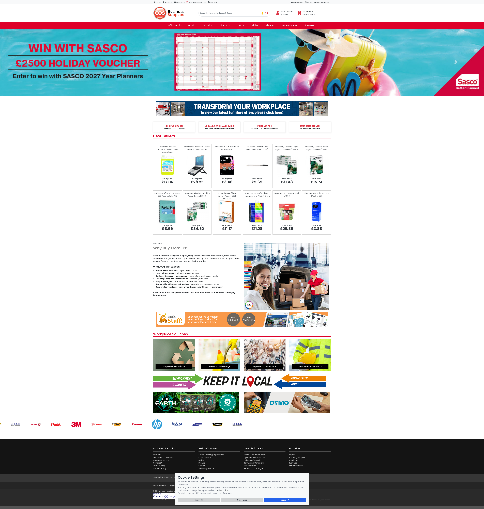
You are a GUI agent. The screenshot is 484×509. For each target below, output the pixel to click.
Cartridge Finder (322, 2)
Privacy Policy (159, 465)
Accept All (285, 500)
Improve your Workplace (264, 366)
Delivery (213, 2)
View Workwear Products (310, 366)
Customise (242, 500)
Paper (292, 454)
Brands (202, 463)
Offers (309, 2)
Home (158, 2)
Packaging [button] (269, 25)
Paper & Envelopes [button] (288, 25)
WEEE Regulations (206, 468)
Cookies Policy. (221, 490)
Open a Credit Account (254, 457)
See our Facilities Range (219, 366)
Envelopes (293, 460)
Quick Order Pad (206, 457)
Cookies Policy (159, 468)
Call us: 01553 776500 (197, 2)
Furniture (293, 463)
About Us (168, 2)
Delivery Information (253, 460)
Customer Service (161, 460)
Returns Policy (250, 465)
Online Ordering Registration (211, 454)
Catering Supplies (297, 457)
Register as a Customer (254, 454)
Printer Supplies (296, 465)
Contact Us (180, 2)
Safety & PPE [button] (308, 25)
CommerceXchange (164, 485)
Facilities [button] (254, 25)
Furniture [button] (240, 25)
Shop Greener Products (174, 366)
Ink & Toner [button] (225, 25)
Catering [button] (192, 25)
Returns (202, 465)
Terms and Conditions (163, 457)
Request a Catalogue (253, 468)
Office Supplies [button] (175, 25)
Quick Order (298, 2)
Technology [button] (208, 25)
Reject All (198, 500)
